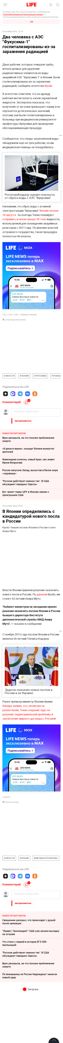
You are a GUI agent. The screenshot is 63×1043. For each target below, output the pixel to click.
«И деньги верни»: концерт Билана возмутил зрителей (28, 450)
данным (42, 594)
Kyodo (48, 86)
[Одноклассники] (35, 394)
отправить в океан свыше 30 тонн (24, 219)
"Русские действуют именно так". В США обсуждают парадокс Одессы (25, 482)
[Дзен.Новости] (5, 394)
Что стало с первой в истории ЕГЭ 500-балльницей (24, 943)
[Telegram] (20, 394)
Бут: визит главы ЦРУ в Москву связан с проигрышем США (25, 493)
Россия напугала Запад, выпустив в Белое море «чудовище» (30, 472)
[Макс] (13, 394)
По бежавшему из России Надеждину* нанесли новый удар (29, 976)
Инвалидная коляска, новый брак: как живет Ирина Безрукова (28, 461)
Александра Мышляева (15, 320)
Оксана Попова (12, 802)
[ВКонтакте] (27, 394)
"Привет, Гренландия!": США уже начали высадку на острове (30, 932)
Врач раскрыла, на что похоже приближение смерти (28, 439)
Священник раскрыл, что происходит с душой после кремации (28, 921)
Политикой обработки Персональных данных (23, 14)
